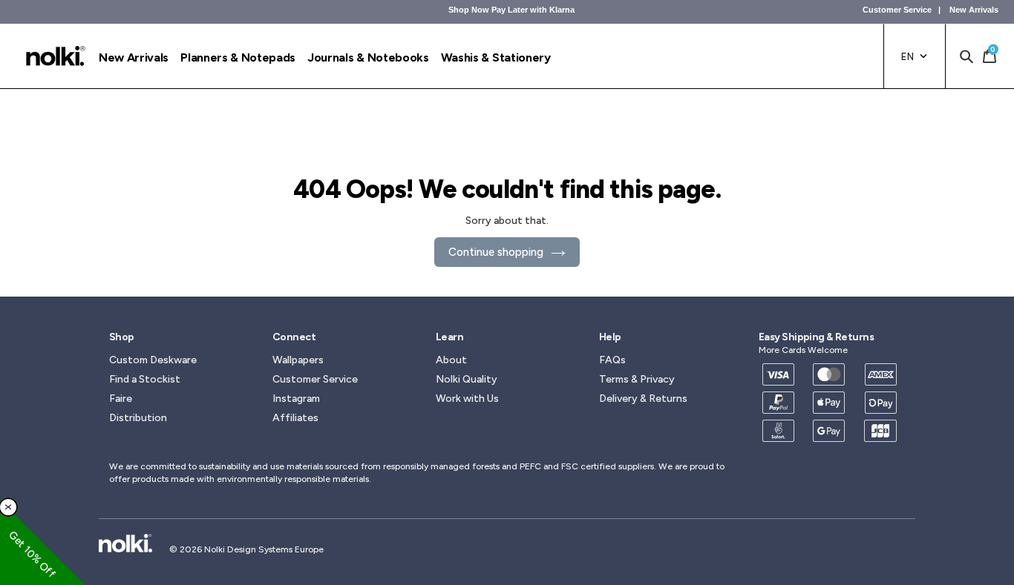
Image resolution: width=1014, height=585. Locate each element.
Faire (120, 398)
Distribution (138, 418)
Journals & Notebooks (368, 57)
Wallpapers (298, 360)
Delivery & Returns (643, 398)
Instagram (296, 398)
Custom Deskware (153, 360)
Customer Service (897, 9)
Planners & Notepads (237, 57)
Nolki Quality (466, 379)
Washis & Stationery (496, 57)
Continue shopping (495, 252)
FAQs (612, 360)
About (451, 360)
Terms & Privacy (637, 379)
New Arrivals (973, 9)
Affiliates (295, 418)
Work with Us (467, 398)
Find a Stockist (144, 379)
